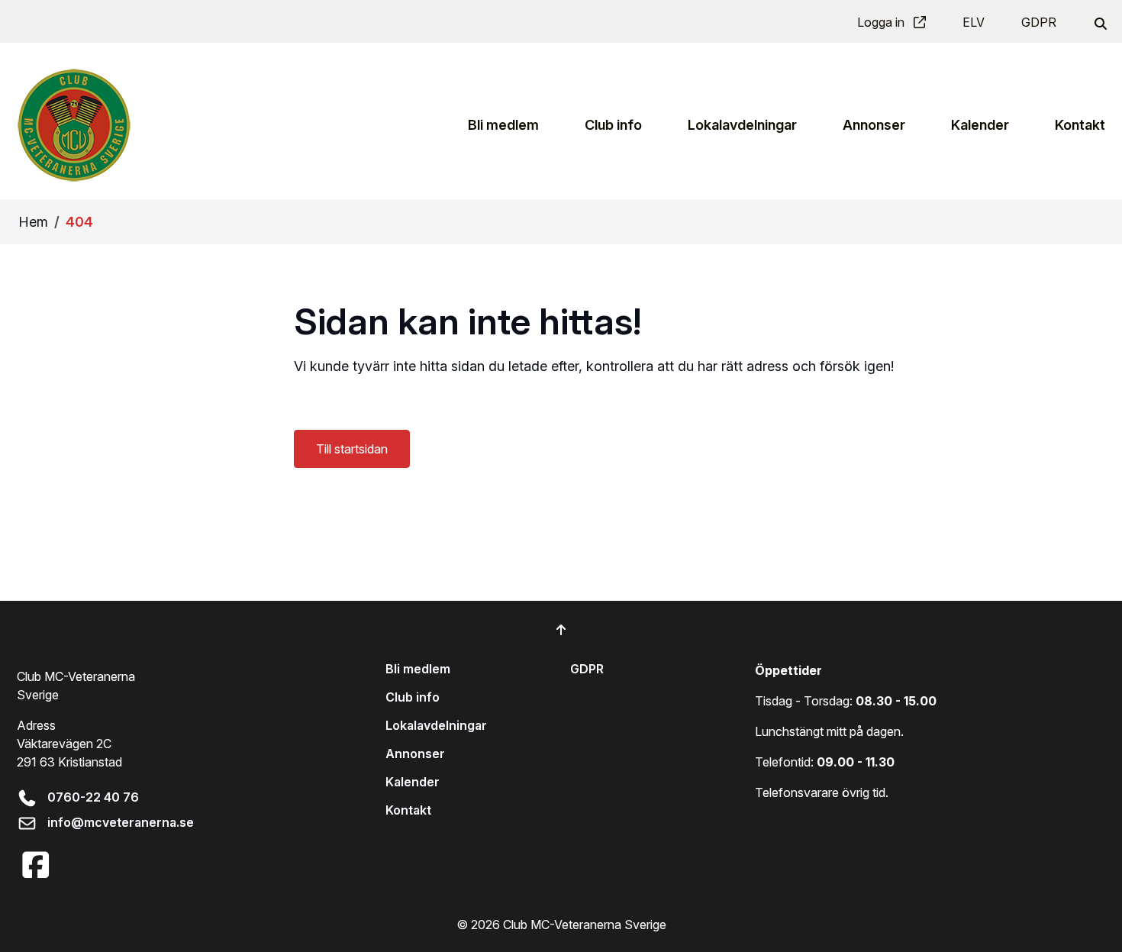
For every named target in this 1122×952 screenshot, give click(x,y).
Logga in (882, 22)
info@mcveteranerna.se (120, 822)
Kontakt (408, 810)
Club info (412, 697)
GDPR (1038, 22)
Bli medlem (417, 668)
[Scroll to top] (561, 629)
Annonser (415, 753)
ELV (973, 22)
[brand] (74, 125)
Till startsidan (352, 449)
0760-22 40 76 (93, 797)
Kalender (412, 781)
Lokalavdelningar (436, 725)
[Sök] (1099, 22)
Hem (33, 222)
